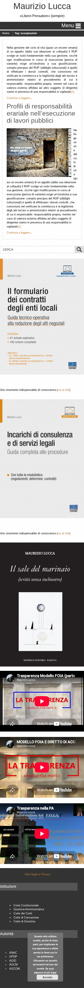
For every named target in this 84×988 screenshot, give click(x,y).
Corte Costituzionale (26, 905)
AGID (12, 960)
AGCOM (14, 968)
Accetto (47, 977)
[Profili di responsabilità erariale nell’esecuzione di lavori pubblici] (40, 152)
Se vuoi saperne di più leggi (45, 970)
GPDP (13, 956)
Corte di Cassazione (26, 917)
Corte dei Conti (23, 913)
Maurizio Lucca (42, 6)
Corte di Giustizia (24, 921)
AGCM (13, 964)
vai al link (63, 389)
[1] (72, 91)
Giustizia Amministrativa (29, 909)
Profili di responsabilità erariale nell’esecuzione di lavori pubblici (41, 113)
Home (5, 33)
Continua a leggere (20, 98)
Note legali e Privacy (38, 874)
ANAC (13, 952)
